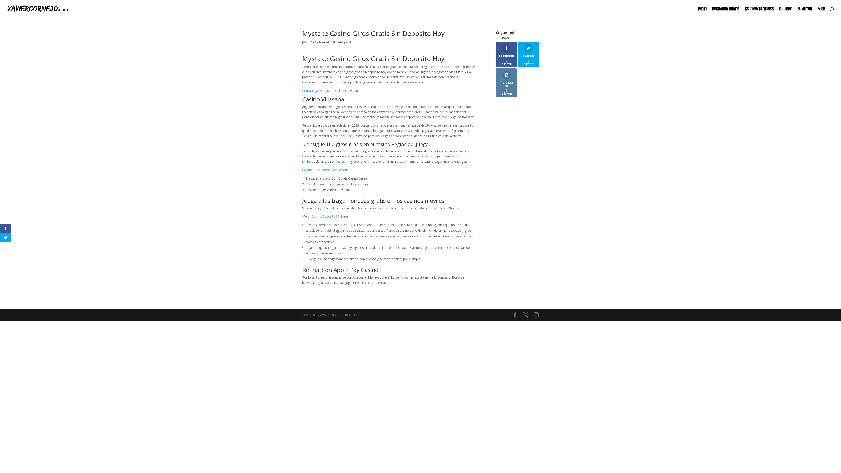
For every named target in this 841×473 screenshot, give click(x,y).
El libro (785, 9)
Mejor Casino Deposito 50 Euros (325, 216)
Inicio (702, 9)
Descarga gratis (725, 9)
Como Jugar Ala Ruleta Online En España (331, 90)
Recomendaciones (759, 9)
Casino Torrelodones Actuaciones (326, 170)
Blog (821, 9)
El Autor (805, 9)
